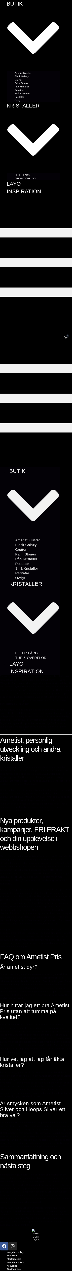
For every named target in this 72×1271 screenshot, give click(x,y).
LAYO (14, 184)
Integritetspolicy (15, 1252)
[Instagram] (12, 1246)
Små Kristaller (22, 93)
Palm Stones (21, 83)
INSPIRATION (24, 191)
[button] (30, 331)
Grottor (18, 79)
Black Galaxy (22, 76)
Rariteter (19, 97)
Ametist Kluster (23, 73)
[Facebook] (4, 1246)
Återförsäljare (14, 1259)
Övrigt (18, 100)
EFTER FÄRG (22, 175)
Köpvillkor (12, 1255)
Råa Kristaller (22, 86)
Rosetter (19, 90)
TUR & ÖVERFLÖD (25, 178)
